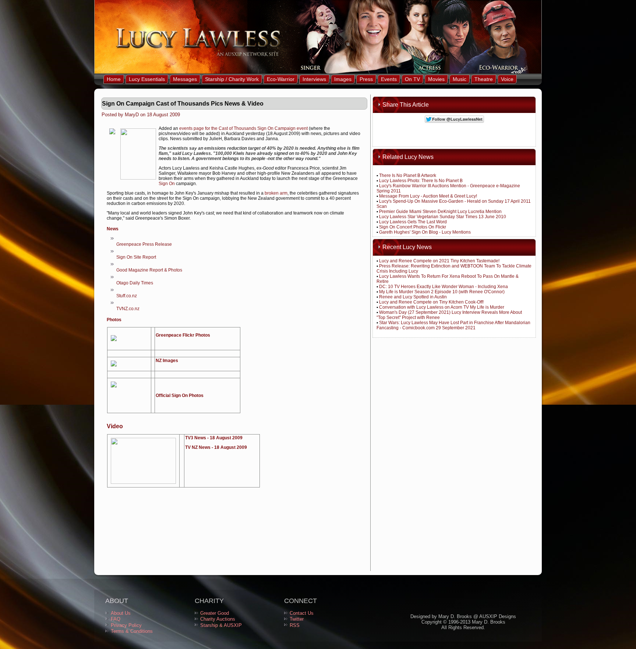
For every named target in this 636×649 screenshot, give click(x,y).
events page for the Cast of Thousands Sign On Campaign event (243, 128)
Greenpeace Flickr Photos (183, 335)
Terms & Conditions (132, 631)
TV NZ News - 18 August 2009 (216, 447)
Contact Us (302, 613)
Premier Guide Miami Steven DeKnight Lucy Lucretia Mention (440, 211)
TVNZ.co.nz (127, 308)
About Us (121, 613)
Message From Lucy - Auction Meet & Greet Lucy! (428, 196)
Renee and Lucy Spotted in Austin (413, 296)
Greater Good (214, 613)
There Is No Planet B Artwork (407, 175)
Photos (114, 319)
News (113, 228)
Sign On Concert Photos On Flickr (412, 227)
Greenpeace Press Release (144, 244)
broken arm (276, 193)
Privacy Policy (126, 625)
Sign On (167, 183)
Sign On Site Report (136, 257)
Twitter (297, 619)
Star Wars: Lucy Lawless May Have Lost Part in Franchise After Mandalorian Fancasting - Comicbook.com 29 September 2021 (453, 325)
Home (114, 79)
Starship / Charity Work (232, 79)
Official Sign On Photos (180, 395)
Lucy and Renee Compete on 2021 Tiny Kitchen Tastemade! (439, 260)
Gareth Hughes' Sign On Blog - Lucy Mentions (425, 232)
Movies (436, 79)
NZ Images (167, 360)
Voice (507, 79)
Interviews (314, 79)
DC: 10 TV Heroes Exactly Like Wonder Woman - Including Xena (443, 286)
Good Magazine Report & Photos (149, 270)
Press (366, 79)
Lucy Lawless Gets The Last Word (413, 221)
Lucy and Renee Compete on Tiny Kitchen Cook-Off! (431, 302)
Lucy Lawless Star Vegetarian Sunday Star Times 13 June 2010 (442, 216)
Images (342, 79)
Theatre (483, 79)
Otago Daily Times (134, 283)
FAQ (115, 619)
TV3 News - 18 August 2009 (214, 437)
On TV (412, 79)
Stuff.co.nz (126, 295)
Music (459, 79)
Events (389, 79)
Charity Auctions (217, 619)
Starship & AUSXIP (221, 625)
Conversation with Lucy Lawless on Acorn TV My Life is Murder (441, 307)
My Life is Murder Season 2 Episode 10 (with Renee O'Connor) (442, 291)
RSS (295, 625)
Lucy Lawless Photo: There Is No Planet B (421, 180)
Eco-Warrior (280, 79)
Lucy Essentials (147, 79)
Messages (185, 79)
